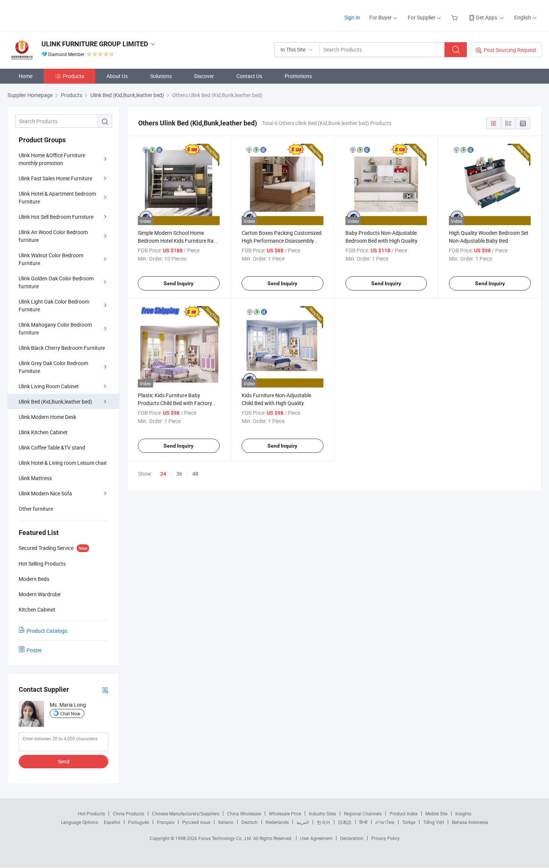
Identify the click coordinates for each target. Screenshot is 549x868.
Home (25, 76)
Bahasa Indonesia (470, 822)
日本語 (344, 822)
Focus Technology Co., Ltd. (225, 838)
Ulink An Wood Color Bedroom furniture (53, 235)
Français (165, 822)
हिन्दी (363, 822)
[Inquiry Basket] (455, 17)
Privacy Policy (385, 838)
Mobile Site (436, 813)
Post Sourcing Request (510, 49)
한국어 (323, 822)
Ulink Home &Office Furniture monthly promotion (52, 159)
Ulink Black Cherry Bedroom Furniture (62, 347)
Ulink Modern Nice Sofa (45, 493)
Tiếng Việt (433, 822)
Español (112, 822)
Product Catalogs (47, 630)
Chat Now (70, 713)
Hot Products (91, 813)
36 (179, 473)
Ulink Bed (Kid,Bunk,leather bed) (55, 401)
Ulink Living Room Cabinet (49, 386)
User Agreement (316, 838)
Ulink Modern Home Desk (47, 416)
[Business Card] (105, 690)
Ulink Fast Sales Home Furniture (55, 178)
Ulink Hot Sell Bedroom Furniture (56, 216)
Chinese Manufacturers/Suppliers (185, 813)
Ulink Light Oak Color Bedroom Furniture (54, 305)
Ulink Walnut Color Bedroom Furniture (51, 259)
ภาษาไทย (384, 822)
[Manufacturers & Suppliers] (55, 15)
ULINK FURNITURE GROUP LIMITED (94, 44)
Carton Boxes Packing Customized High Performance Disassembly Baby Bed (282, 240)
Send (63, 761)
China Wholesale (244, 813)
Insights (463, 813)
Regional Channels (363, 813)
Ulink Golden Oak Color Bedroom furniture (56, 282)
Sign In (352, 17)
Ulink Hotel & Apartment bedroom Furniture (57, 197)
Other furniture (36, 508)
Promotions (298, 76)
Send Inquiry (178, 283)
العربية (303, 822)
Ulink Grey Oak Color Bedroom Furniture (53, 367)
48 (195, 473)
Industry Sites (322, 813)
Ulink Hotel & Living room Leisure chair (63, 462)
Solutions (161, 76)
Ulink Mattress (35, 478)
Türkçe (408, 822)
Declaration (351, 838)
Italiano (225, 822)
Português (138, 822)
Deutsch (249, 822)
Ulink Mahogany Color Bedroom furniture (55, 328)
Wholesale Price (285, 813)
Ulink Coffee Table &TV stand (52, 447)
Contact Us (249, 76)
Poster (34, 650)
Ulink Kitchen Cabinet (43, 432)
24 (163, 474)
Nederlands (277, 822)
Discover (204, 76)
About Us (117, 76)
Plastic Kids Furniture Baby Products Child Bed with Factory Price (175, 403)
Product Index (404, 813)
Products (73, 76)
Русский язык (196, 822)
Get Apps (486, 17)
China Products (128, 813)
